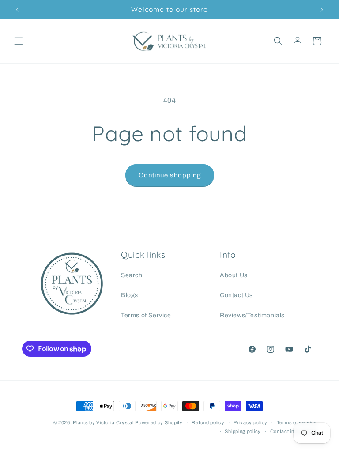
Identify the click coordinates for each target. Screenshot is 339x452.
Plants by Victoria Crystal (103, 422)
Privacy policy (250, 422)
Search (132, 275)
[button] (18, 41)
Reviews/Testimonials (252, 315)
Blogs (129, 295)
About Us (234, 275)
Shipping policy (243, 431)
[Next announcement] (321, 9)
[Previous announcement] (17, 9)
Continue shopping (170, 175)
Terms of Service (146, 315)
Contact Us (236, 295)
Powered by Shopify (159, 422)
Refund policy (208, 422)
